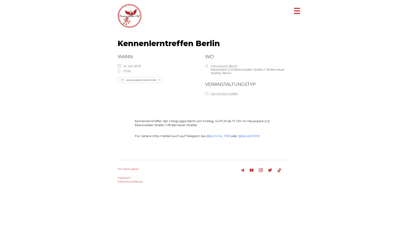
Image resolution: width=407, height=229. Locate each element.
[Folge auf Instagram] (261, 170)
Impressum (124, 177)
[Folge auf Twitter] (270, 170)
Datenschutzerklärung (130, 181)
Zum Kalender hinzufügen (140, 80)
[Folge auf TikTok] (279, 170)
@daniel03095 (249, 136)
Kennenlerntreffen (224, 94)
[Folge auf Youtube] (252, 170)
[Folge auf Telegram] (242, 170)
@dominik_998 (218, 136)
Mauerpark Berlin (224, 66)
